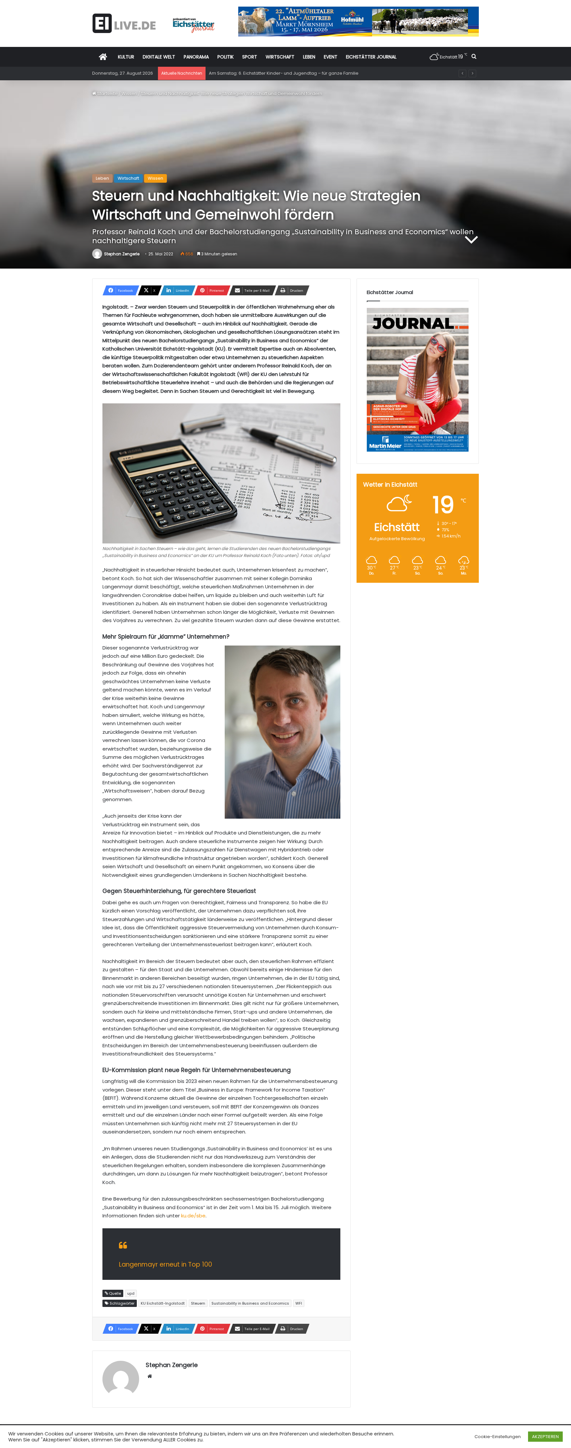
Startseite (107, 94)
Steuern (198, 1303)
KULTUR (126, 57)
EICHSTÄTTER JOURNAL (371, 57)
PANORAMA (196, 57)
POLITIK (225, 57)
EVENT (330, 57)
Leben (102, 178)
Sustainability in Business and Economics (250, 1303)
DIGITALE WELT (159, 57)
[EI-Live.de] (153, 23)
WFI (298, 1303)
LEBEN (309, 57)
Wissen (129, 94)
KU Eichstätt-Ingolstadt (163, 1303)
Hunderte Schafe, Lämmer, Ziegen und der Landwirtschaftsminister (280, 73)
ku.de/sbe (193, 1215)
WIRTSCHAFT (280, 57)
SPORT (249, 57)
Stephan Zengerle (121, 254)
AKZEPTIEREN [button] (545, 1436)
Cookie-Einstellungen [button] (498, 1436)
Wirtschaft (128, 178)
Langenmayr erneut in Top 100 (165, 1264)
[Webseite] (150, 1376)
